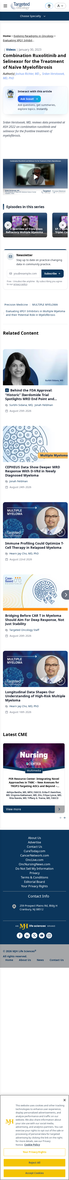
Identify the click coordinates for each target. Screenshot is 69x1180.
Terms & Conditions (34, 877)
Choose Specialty (30, 16)
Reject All (34, 1162)
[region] (34, 1137)
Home (7, 36)
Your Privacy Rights (34, 886)
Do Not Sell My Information (34, 869)
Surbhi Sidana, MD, (21, 405)
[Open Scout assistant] (49, 6)
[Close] (65, 1100)
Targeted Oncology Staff (24, 630)
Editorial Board (34, 882)
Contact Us (34, 847)
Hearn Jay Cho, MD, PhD (24, 553)
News (40, 960)
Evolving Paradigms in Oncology (33, 36)
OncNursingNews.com (34, 864)
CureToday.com (34, 851)
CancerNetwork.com (34, 855)
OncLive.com (34, 860)
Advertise (34, 842)
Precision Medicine (16, 304)
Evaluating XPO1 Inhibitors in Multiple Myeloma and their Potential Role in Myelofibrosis (35, 313)
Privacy (35, 873)
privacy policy (20, 284)
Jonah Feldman (44, 405)
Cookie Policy (32, 1144)
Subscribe (50, 273)
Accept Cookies (34, 1173)
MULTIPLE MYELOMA (45, 304)
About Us (34, 838)
